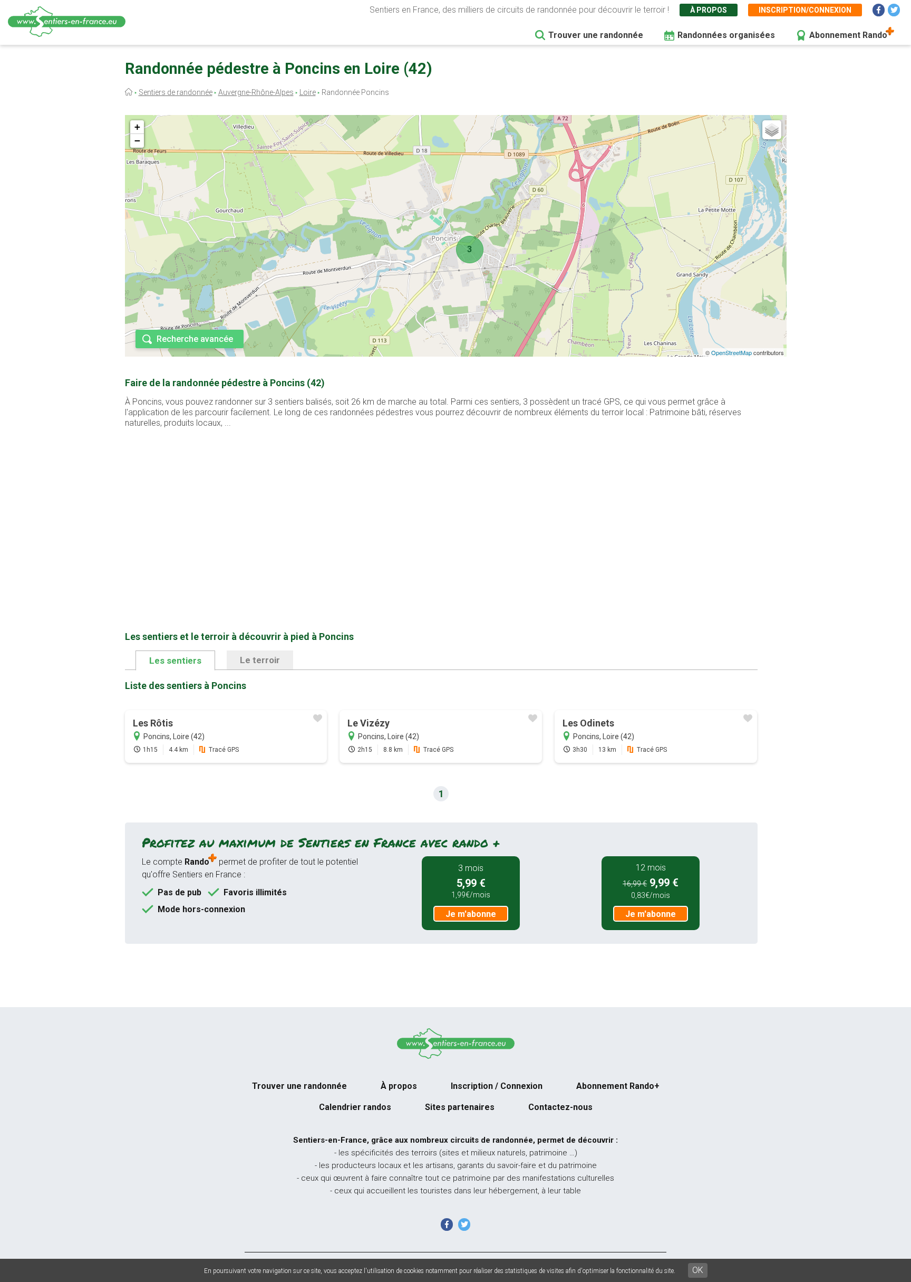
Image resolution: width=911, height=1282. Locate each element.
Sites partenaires (460, 1107)
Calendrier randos (355, 1107)
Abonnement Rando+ (618, 1086)
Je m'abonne (470, 914)
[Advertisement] (441, 513)
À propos (708, 10)
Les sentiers (175, 660)
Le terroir (260, 660)
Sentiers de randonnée (175, 92)
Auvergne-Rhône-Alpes (256, 92)
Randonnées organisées (726, 35)
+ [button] (137, 126)
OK (697, 1270)
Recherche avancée (195, 339)
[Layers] (771, 129)
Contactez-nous (560, 1107)
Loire (307, 92)
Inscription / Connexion (496, 1086)
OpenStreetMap (731, 352)
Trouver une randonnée (595, 35)
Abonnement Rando (848, 35)
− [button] (137, 140)
